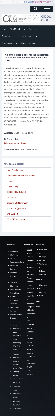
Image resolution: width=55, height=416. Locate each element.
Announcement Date (14, 149)
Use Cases (17, 408)
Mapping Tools (18, 368)
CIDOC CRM (46, 18)
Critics (12, 269)
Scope (12, 258)
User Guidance (15, 289)
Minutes (30, 338)
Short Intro (14, 255)
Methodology (15, 293)
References (14, 265)
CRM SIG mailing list (16, 219)
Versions (30, 256)
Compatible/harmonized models (21, 175)
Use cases (11, 197)
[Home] (21, 18)
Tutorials (13, 296)
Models (15, 397)
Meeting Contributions (31, 356)
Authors (8, 132)
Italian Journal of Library (15, 143)
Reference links (11, 139)
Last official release (15, 170)
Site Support (12, 213)
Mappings (30, 303)
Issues (9, 181)
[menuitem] (4, 29)
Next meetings (13, 186)
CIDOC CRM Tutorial (16, 191)
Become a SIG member (17, 202)
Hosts (41, 295)
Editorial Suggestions (16, 208)
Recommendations (17, 262)
